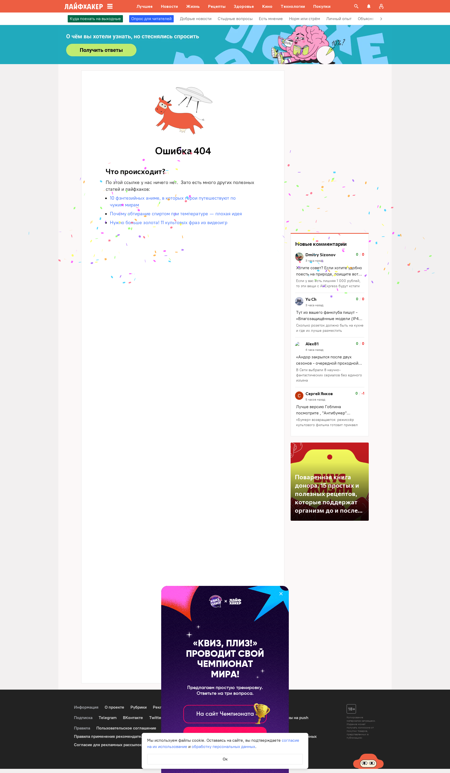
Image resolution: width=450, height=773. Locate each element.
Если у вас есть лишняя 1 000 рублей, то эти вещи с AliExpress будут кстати (328, 283)
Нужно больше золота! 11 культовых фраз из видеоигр (168, 222)
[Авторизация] (381, 6)
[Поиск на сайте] (356, 6)
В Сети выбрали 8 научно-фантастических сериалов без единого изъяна (329, 375)
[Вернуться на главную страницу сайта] (84, 6)
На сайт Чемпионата (225, 714)
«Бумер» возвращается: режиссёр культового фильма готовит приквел (327, 422)
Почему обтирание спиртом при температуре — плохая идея (176, 214)
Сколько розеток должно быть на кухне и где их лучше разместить (330, 328)
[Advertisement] (330, 148)
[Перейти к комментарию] (329, 270)
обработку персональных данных (223, 746)
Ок (225, 759)
